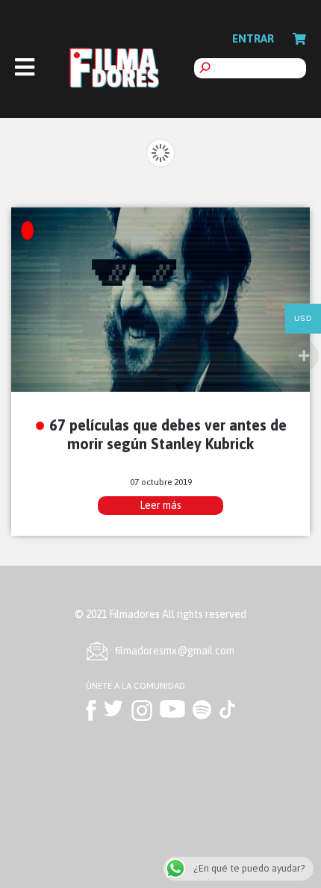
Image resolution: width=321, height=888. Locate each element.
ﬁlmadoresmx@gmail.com (174, 651)
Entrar (253, 38)
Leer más (160, 505)
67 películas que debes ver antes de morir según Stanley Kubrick (168, 434)
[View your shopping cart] (299, 39)
